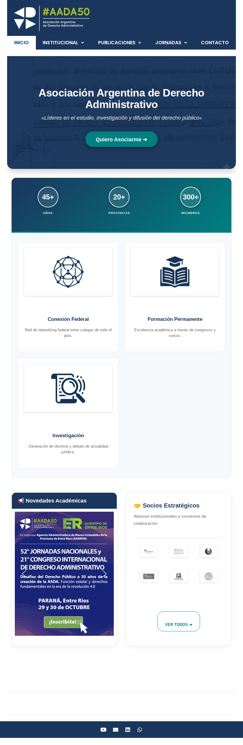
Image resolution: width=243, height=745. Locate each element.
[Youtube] (103, 729)
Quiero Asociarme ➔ (121, 139)
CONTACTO (215, 42)
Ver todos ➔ (178, 624)
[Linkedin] (127, 729)
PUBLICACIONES (116, 42)
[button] (63, 43)
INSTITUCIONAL (60, 42)
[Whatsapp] (140, 729)
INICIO (21, 42)
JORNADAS (168, 42)
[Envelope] (115, 729)
